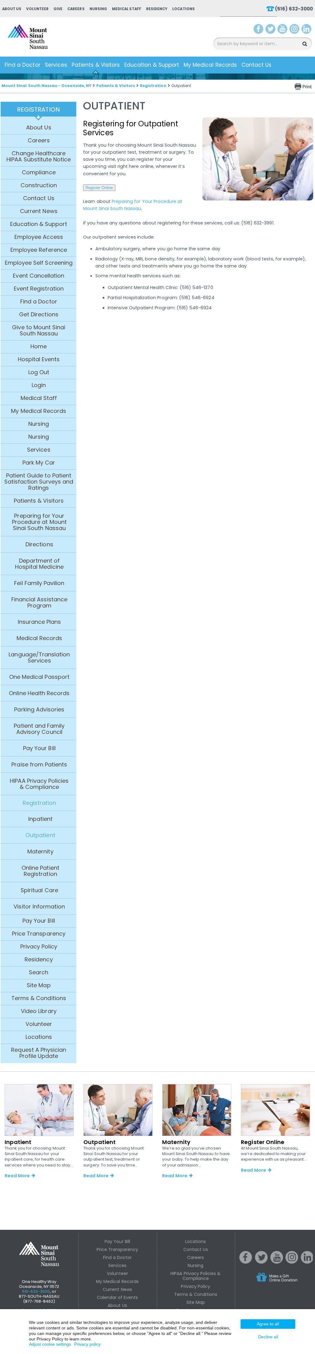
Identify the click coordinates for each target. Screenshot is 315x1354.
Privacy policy (87, 1344)
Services (56, 65)
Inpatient (40, 819)
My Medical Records (210, 65)
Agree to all (268, 1323)
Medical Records (39, 638)
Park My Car (38, 462)
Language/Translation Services (39, 657)
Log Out (38, 372)
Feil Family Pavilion (39, 583)
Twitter (271, 30)
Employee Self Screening (39, 263)
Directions (39, 544)
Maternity (40, 851)
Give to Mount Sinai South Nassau (38, 330)
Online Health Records (39, 693)
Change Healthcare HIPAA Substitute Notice (38, 156)
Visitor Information (39, 906)
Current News (39, 211)
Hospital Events (39, 359)
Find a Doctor (22, 65)
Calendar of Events (117, 1297)
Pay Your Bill (39, 748)
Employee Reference (38, 250)
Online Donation (288, 1282)
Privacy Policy (39, 946)
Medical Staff (126, 8)
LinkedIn (308, 30)
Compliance (39, 172)
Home (38, 346)
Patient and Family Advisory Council (39, 729)
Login (39, 385)
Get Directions (38, 314)
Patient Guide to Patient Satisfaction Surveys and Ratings (38, 482)
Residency (156, 8)
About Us (11, 8)
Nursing (98, 8)
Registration (153, 85)
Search (38, 972)
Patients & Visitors (96, 65)
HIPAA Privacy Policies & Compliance (39, 784)
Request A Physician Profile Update (38, 1053)
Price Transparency (39, 933)
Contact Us (256, 65)
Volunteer (37, 8)
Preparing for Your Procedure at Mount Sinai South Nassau (39, 522)
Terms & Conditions (38, 998)
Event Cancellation (38, 275)
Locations (183, 8)
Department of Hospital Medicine (39, 564)
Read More (17, 1176)
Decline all (268, 1336)
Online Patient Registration (40, 871)
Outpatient (40, 835)
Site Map (38, 985)
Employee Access (38, 237)
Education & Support (151, 65)
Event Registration (39, 288)
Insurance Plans (39, 622)
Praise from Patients (39, 764)
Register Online (99, 187)
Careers (75, 8)
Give (58, 8)
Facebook (258, 30)
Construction (39, 185)
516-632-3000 (36, 1291)
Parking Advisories (39, 709)
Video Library (39, 1011)
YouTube (283, 30)
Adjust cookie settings (50, 1344)
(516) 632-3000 (294, 9)
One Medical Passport (39, 677)
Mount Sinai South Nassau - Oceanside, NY (46, 85)
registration (38, 109)
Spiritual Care (39, 890)
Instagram (295, 30)
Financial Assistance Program (39, 602)
